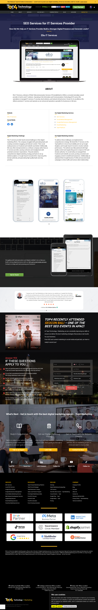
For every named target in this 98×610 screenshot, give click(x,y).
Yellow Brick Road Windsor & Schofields (50, 302)
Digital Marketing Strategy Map (57, 487)
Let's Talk (48, 450)
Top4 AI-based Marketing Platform (36, 485)
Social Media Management (64, 119)
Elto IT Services (11, 117)
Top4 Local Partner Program (34, 491)
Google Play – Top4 (55, 496)
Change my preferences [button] (69, 606)
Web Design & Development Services (14, 496)
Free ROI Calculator (32, 500)
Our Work (73, 12)
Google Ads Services (10, 489)
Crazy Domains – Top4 (55, 494)
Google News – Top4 (55, 498)
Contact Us (84, 12)
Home (12, 12)
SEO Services (61, 117)
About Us (75, 491)
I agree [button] (54, 606)
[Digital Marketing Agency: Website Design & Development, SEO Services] (19, 7)
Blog (64, 12)
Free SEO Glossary (32, 496)
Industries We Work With (78, 496)
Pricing (52, 500)
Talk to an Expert (18, 450)
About (20, 12)
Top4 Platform (61, 127)
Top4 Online (26, 604)
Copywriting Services (10, 498)
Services (29, 12)
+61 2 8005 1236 (19, 589)
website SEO (14, 552)
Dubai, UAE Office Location (80, 586)
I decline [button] (59, 606)
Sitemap (52, 485)
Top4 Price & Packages (33, 487)
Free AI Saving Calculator (34, 503)
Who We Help (40, 12)
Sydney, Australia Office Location (20, 586)
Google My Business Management (67, 122)
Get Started (78, 7)
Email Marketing (61, 125)
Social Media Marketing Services (13, 494)
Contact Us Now (78, 450)
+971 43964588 (79, 590)
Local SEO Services (10, 487)
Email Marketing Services (11, 500)
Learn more (83, 2)
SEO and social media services (37, 262)
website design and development (80, 551)
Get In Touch (14, 275)
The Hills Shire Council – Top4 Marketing (60, 491)
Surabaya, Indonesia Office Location (50, 586)
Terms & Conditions (77, 500)
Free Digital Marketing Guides (35, 494)
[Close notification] (95, 2)
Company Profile (54, 12)
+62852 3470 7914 (49, 590)
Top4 (19, 554)
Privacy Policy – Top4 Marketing (80, 498)
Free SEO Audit (31, 498)
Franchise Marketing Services (12, 503)
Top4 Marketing (18, 604)
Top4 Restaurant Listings (34, 489)
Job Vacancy (53, 489)
